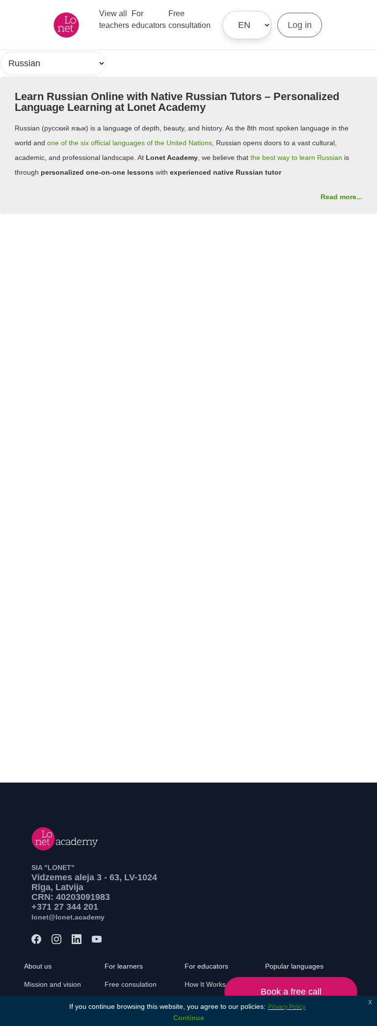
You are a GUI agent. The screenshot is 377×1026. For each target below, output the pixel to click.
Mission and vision (52, 984)
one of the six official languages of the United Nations (129, 143)
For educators (149, 19)
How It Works (205, 984)
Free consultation (189, 19)
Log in (300, 25)
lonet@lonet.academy (68, 917)
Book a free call (291, 992)
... (341, 197)
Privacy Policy (286, 1006)
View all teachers (114, 19)
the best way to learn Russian (296, 157)
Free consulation (131, 984)
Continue (188, 1018)
